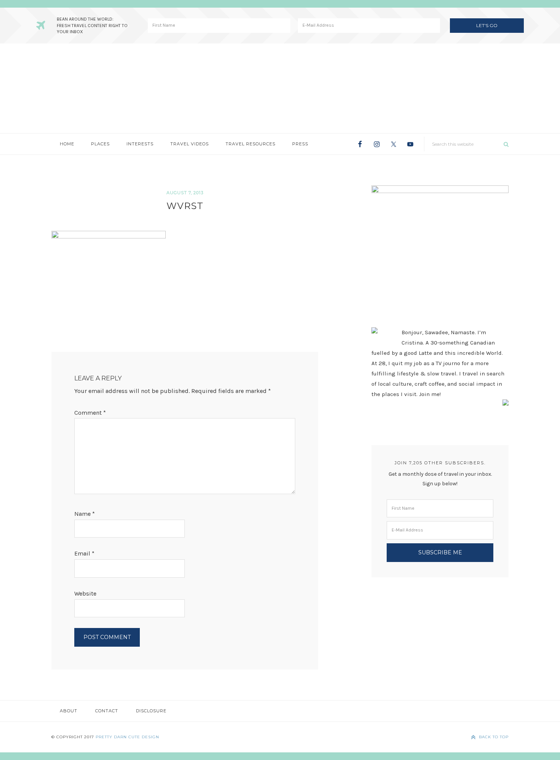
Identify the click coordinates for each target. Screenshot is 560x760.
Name (84, 513)
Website (85, 593)
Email (84, 553)
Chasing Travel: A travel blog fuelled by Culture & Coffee (280, 88)
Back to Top (494, 736)
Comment (90, 412)
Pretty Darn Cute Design (127, 736)
